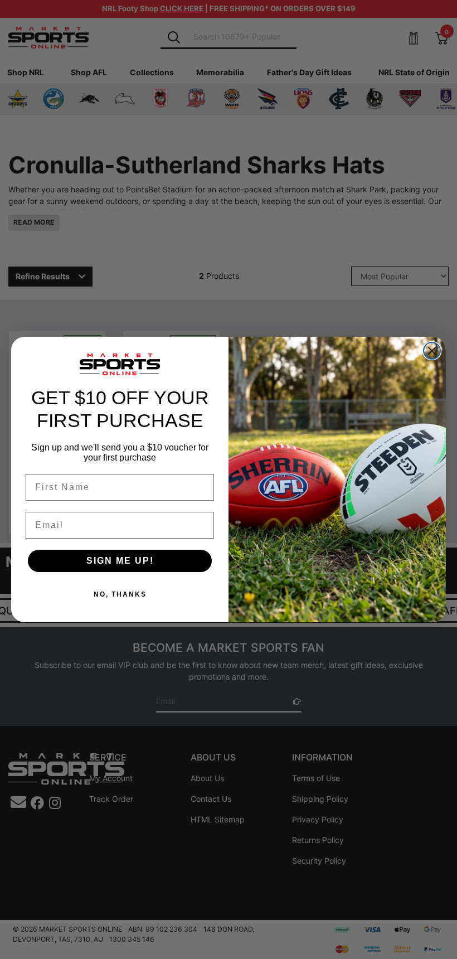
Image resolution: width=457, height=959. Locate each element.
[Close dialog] (432, 350)
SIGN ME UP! (120, 560)
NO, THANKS (120, 594)
